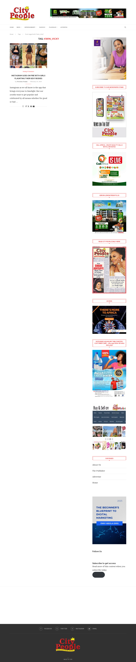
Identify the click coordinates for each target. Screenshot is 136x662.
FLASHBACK (52, 27)
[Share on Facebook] (25, 106)
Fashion (42, 27)
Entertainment (29, 27)
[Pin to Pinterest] (31, 106)
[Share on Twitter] (28, 106)
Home (12, 27)
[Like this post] (23, 106)
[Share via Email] (34, 106)
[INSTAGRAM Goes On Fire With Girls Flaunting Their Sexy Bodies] (28, 55)
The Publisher (98, 471)
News (18, 27)
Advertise (63, 27)
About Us (96, 465)
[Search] (125, 27)
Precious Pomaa (22, 81)
